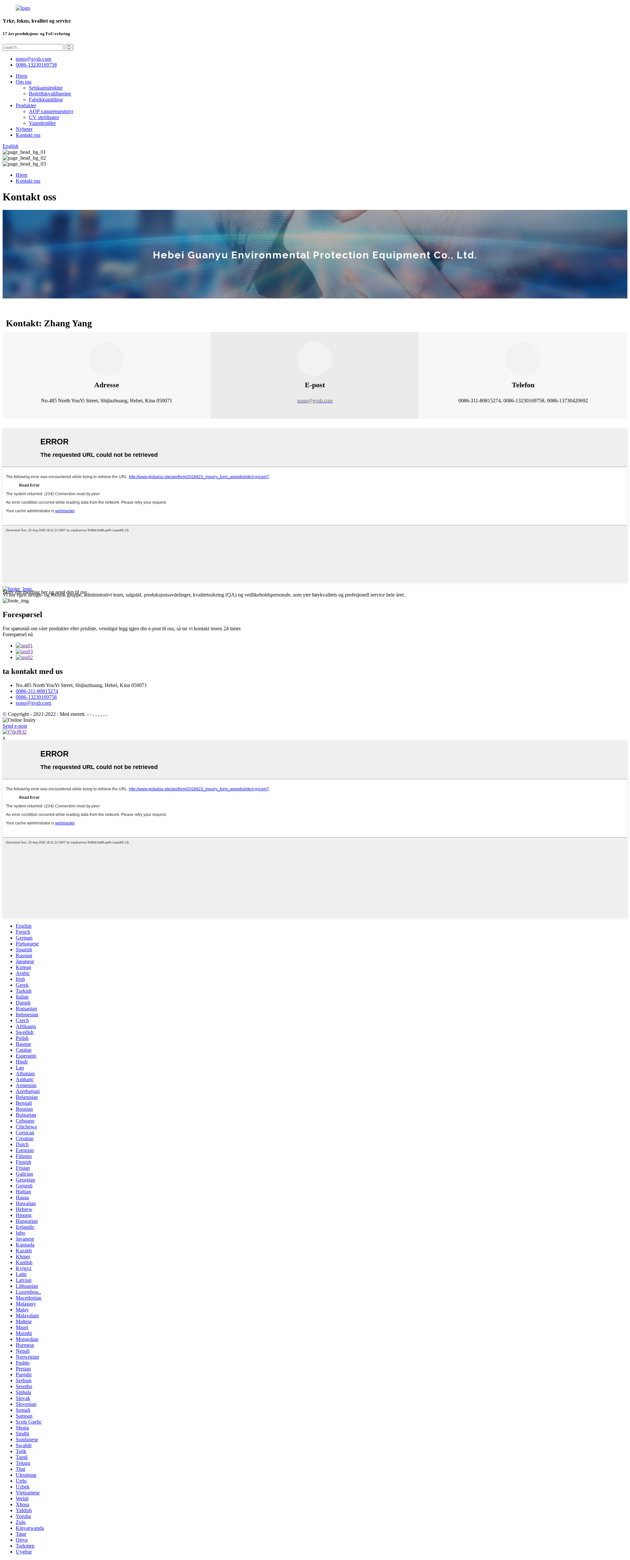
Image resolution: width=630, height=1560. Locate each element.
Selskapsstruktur (46, 88)
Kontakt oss (28, 135)
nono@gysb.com (33, 703)
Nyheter (24, 129)
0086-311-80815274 (37, 691)
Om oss (24, 82)
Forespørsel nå (18, 634)
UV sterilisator (44, 117)
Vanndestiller (42, 123)
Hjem (21, 76)
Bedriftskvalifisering (50, 93)
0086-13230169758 (36, 65)
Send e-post (15, 726)
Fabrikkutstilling (46, 99)
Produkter (26, 105)
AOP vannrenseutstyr (51, 111)
